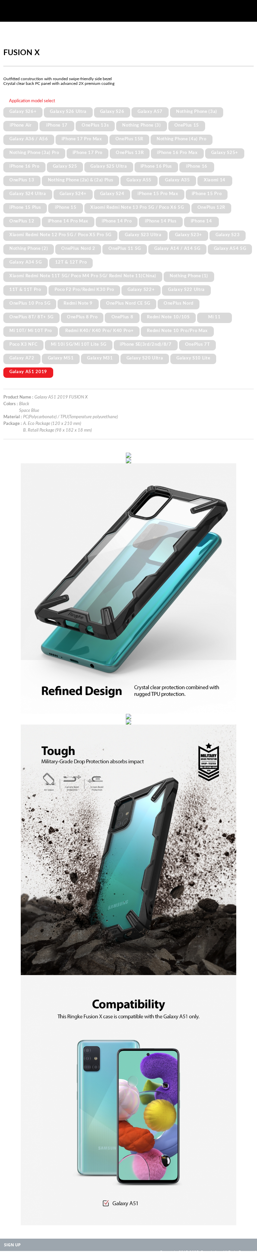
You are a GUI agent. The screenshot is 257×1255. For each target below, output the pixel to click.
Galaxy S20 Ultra (144, 358)
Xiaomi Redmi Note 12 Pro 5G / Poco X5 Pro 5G (60, 234)
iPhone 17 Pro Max (82, 139)
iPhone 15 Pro (207, 193)
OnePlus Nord (178, 303)
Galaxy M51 (61, 358)
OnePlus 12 (21, 221)
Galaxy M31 (100, 358)
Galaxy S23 (228, 234)
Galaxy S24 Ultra (27, 193)
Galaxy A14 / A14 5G (177, 248)
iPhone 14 (201, 221)
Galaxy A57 (150, 111)
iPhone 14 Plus (160, 221)
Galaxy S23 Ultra (143, 234)
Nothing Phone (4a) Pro (181, 139)
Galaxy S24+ (73, 193)
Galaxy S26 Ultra (68, 111)
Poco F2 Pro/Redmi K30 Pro (84, 289)
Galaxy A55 (139, 180)
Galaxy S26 (112, 111)
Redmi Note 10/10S (168, 317)
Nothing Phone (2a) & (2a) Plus (80, 180)
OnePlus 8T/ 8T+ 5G (31, 317)
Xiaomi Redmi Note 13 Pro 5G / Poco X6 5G (137, 207)
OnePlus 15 (186, 125)
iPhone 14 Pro (117, 221)
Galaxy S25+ (224, 152)
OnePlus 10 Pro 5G (29, 303)
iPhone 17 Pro (88, 152)
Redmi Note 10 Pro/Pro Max (177, 330)
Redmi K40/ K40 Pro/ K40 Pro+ (99, 330)
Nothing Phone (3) (141, 125)
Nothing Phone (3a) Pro (34, 152)
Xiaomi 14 (215, 180)
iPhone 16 (196, 166)
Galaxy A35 (177, 180)
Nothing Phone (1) (189, 276)
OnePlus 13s (95, 125)
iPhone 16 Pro (24, 166)
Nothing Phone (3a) (196, 111)
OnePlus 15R (129, 139)
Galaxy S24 (112, 193)
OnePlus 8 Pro (82, 317)
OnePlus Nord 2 (78, 248)
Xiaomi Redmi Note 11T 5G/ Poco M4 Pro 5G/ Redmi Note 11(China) (82, 276)
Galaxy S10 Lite (193, 358)
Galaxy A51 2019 (28, 371)
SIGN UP (12, 1245)
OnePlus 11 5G (124, 248)
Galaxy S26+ (22, 111)
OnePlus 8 (122, 317)
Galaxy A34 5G (25, 262)
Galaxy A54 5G (230, 248)
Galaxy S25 (65, 166)
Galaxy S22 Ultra (186, 289)
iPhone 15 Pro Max (158, 193)
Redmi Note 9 (78, 303)
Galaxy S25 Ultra (108, 166)
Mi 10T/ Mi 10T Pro (30, 330)
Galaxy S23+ (188, 234)
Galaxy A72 (21, 358)
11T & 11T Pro (25, 289)
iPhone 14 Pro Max (68, 221)
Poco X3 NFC (23, 344)
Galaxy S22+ (141, 289)
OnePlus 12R (211, 207)
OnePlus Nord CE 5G (128, 303)
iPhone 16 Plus (156, 166)
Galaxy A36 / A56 (28, 139)
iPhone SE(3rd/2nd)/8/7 (146, 344)
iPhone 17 (57, 125)
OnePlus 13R (130, 152)
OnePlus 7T (197, 344)
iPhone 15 (65, 207)
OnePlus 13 (21, 180)
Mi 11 (214, 317)
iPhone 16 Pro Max (177, 152)
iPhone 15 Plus (25, 207)
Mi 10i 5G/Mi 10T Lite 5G (78, 344)
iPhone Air (21, 125)
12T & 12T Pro (71, 262)
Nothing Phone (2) (28, 248)
